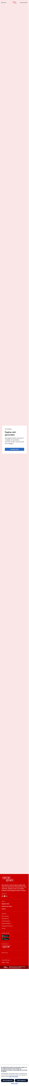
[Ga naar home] (14, 3)
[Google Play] (5, 939)
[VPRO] (6, 947)
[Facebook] (4, 896)
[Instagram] (2, 896)
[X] (7, 896)
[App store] (5, 936)
